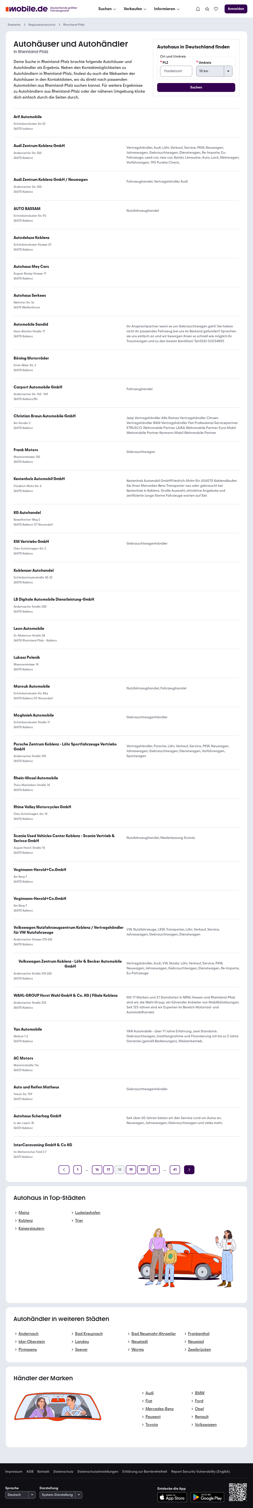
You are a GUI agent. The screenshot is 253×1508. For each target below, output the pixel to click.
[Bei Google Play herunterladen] (207, 1497)
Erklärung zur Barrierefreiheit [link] (144, 1472)
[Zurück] (64, 1169)
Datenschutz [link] (63, 1472)
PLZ (165, 63)
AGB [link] (29, 1472)
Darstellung (49, 1488)
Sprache (12, 1488)
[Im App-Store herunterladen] (173, 1497)
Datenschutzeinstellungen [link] (97, 1472)
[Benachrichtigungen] (197, 8)
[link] (207, 9)
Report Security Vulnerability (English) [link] (200, 1472)
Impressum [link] (13, 1472)
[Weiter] (189, 1169)
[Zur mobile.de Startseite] (46, 9)
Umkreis (205, 63)
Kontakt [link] (43, 1472)
